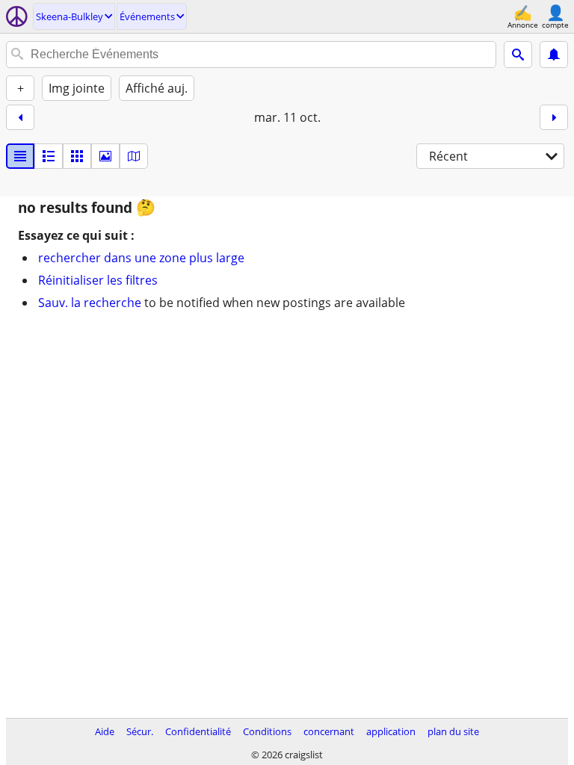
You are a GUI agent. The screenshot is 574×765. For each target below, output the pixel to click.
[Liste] (20, 156)
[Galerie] (105, 156)
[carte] (134, 156)
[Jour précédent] (20, 117)
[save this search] (554, 54)
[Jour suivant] (554, 117)
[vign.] (48, 156)
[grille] (77, 156)
